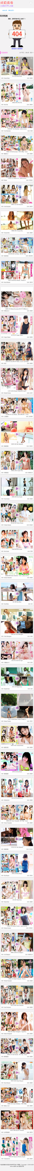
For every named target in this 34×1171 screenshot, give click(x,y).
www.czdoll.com (14, 1166)
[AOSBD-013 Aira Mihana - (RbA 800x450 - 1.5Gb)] (17, 413)
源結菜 (27, 52)
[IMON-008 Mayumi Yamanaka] (17, 1129)
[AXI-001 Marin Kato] (17, 898)
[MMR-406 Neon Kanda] (17, 495)
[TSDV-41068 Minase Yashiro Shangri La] (17, 717)
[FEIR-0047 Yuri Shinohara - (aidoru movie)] (17, 127)
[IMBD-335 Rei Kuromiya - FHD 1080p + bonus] (17, 150)
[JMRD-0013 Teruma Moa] (17, 229)
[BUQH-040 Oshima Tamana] (17, 521)
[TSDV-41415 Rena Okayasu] (17, 1079)
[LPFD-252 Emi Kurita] (17, 770)
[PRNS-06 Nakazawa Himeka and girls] (17, 1155)
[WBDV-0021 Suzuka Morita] (17, 744)
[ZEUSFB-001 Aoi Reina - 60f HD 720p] (17, 252)
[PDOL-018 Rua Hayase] (17, 872)
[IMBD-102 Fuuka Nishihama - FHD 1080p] (17, 1102)
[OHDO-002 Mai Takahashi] (17, 442)
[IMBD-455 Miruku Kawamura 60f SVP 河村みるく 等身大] (17, 307)
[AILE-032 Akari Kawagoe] (17, 659)
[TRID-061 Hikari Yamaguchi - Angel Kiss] (17, 1030)
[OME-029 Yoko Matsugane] (17, 633)
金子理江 (22, 52)
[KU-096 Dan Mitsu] (17, 600)
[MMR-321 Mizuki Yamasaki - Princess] (17, 977)
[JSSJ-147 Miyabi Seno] (17, 685)
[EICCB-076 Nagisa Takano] (17, 333)
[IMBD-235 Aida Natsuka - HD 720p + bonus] (17, 1053)
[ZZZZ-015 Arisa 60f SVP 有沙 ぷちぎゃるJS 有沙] (17, 360)
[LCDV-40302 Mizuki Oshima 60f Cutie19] (17, 389)
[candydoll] (7, 7)
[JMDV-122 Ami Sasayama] (17, 203)
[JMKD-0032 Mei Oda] (17, 101)
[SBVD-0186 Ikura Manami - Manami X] (17, 279)
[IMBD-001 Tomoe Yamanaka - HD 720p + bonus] (17, 819)
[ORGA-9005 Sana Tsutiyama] (17, 1004)
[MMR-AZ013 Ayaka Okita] (17, 469)
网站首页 (11, 10)
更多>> (32, 52)
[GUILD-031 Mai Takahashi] (17, 845)
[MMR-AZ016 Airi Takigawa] (17, 951)
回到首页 (14, 48)
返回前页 (19, 48)
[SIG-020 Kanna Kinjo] (17, 74)
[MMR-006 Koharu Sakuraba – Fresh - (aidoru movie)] (17, 574)
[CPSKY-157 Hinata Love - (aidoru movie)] (17, 177)
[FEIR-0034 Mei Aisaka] (17, 548)
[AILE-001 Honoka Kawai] (17, 796)
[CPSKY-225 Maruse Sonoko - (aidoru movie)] (17, 924)
